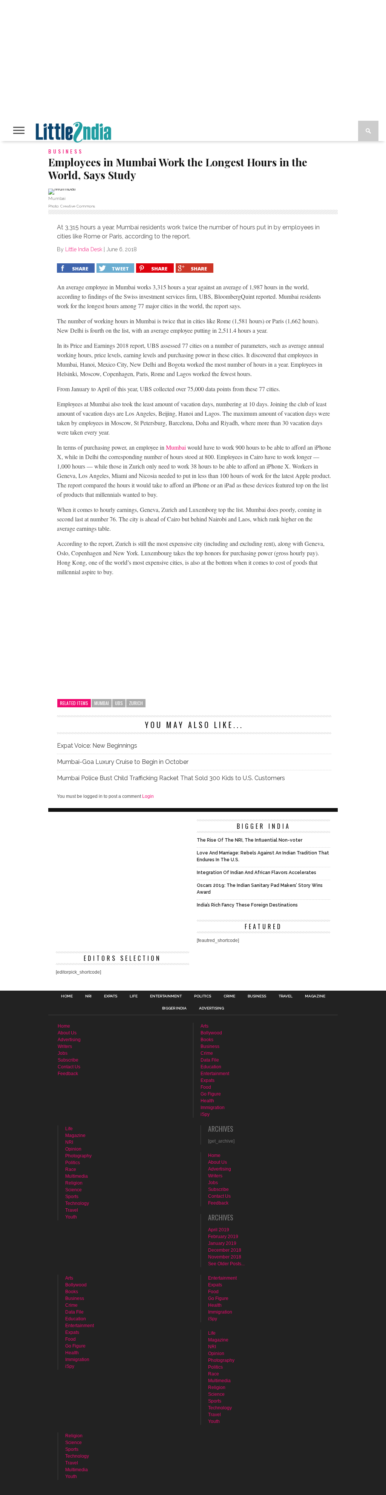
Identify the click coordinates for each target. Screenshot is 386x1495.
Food (206, 1087)
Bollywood (211, 1033)
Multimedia (76, 1176)
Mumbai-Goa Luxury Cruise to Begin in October (122, 761)
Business (257, 996)
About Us (67, 1033)
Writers (65, 1046)
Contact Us (69, 1066)
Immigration (213, 1107)
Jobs (62, 1053)
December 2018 (224, 1250)
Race (70, 1169)
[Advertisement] (194, 635)
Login (148, 796)
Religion (74, 1183)
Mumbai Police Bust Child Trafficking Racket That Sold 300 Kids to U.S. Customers (171, 778)
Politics (202, 996)
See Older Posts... (226, 1263)
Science (73, 1189)
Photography (78, 1156)
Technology (77, 1203)
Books (207, 1039)
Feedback (68, 1073)
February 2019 (223, 1236)
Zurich (136, 703)
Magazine (315, 996)
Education (211, 1066)
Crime (229, 996)
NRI (88, 996)
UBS (119, 703)
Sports (71, 1196)
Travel (286, 996)
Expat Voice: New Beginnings (97, 745)
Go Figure (211, 1094)
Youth (71, 1217)
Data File (210, 1060)
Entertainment (166, 996)
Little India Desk (83, 249)
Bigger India (174, 1008)
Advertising (211, 1008)
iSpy (205, 1114)
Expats (110, 996)
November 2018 (224, 1257)
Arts (204, 1026)
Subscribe (68, 1060)
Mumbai (176, 447)
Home (67, 996)
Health (207, 1100)
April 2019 (218, 1229)
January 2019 (222, 1243)
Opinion (73, 1149)
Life (134, 996)
